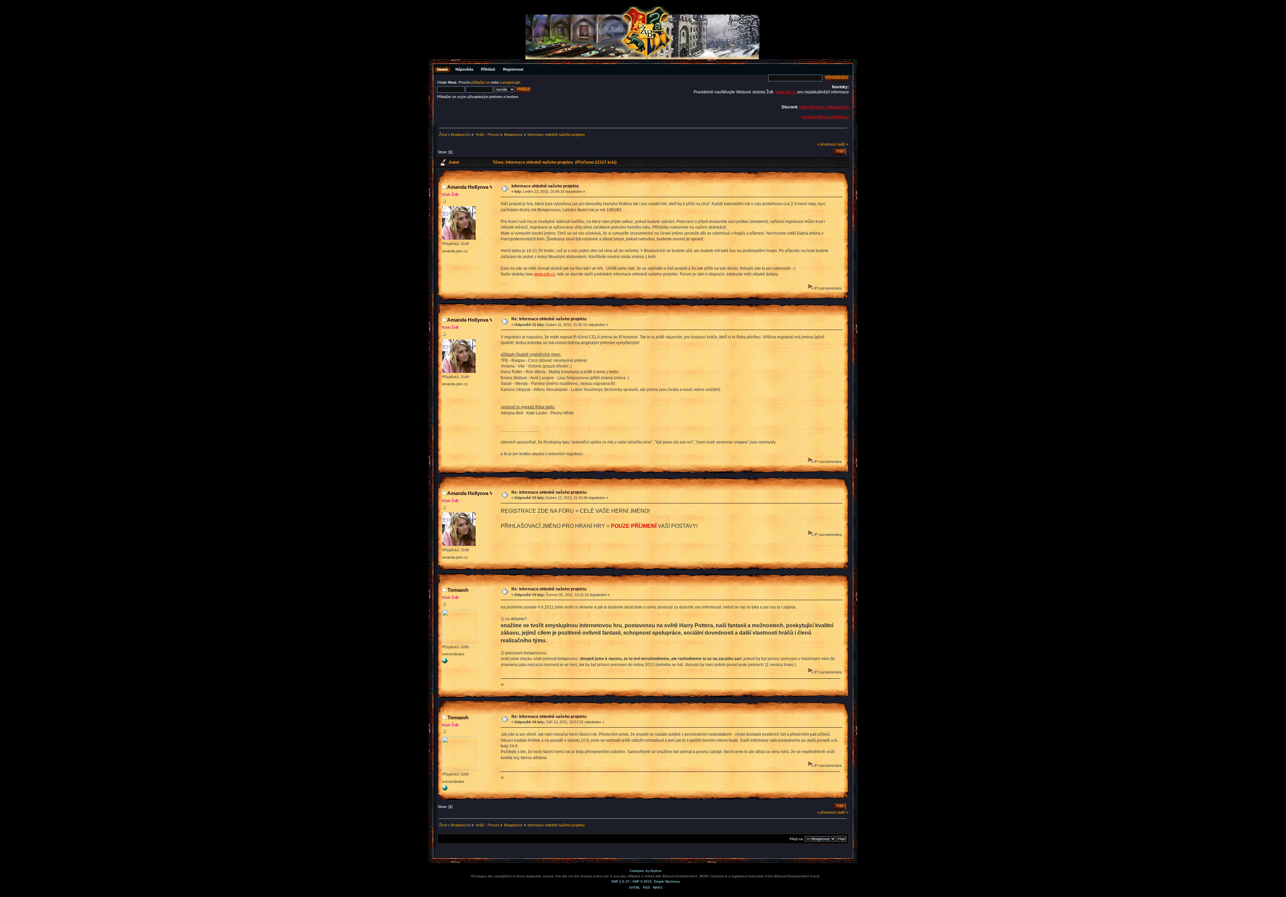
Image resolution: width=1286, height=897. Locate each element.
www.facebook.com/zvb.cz (825, 116)
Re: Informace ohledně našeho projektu (548, 319)
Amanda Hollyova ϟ (469, 187)
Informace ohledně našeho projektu (545, 186)
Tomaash (458, 590)
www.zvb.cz (785, 92)
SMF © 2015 (642, 881)
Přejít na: (797, 839)
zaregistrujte (510, 82)
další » (843, 144)
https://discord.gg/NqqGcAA (824, 107)
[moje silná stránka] (444, 662)
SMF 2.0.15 (620, 881)
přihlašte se (480, 82)
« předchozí (827, 144)
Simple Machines (667, 881)
